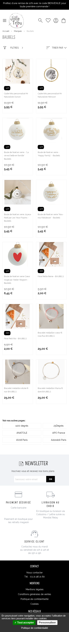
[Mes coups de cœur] (48, 20)
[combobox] (56, 47)
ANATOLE (22, 433)
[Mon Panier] (63, 20)
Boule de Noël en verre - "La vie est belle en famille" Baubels (16, 155)
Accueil (6, 31)
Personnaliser (47, 622)
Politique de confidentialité (34, 599)
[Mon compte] (56, 20)
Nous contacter (34, 572)
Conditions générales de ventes (34, 594)
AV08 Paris (22, 440)
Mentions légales (34, 589)
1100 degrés (21, 425)
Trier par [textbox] (57, 47)
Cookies (34, 604)
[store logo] (16, 20)
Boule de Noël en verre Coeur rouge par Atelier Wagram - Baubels (17, 279)
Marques (18, 31)
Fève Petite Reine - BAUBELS (51, 276)
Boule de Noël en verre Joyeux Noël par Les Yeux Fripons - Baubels (17, 217)
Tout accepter (25, 622)
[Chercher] (40, 20)
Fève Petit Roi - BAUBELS (15, 338)
